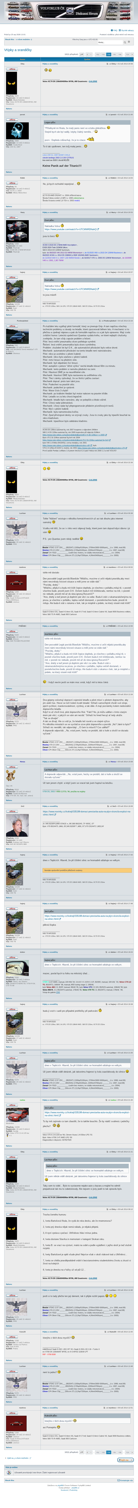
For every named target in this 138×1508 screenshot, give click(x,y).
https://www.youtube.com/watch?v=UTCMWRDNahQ (70, 229)
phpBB (60, 1485)
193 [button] (103, 54)
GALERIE (93, 81)
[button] (81, 54)
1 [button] (90, 54)
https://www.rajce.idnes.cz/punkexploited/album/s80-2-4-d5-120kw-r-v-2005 (74, 435)
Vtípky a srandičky (18, 50)
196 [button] (119, 54)
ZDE (58, 992)
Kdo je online (12, 1467)
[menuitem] (114, 30)
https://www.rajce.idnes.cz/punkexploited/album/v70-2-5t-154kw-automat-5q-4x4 (75, 440)
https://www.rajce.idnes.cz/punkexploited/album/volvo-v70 (101, 448)
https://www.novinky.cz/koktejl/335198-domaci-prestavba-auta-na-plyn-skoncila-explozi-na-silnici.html (87, 813)
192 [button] (97, 54)
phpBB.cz (75, 1488)
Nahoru (9, 109)
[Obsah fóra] (69, 21)
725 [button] (127, 54)
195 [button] (114, 54)
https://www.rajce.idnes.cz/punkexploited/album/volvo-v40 (66, 445)
